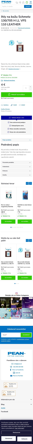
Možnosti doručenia (9, 80)
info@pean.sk (18, 364)
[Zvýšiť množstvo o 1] (30, 87)
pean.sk (18, 373)
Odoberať (26, 335)
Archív (3, 408)
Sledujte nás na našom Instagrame (17, 295)
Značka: (5, 109)
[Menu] (30, 2)
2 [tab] (12, 227)
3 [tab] (14, 227)
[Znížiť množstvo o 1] (30, 89)
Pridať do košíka (18, 95)
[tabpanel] (8, 206)
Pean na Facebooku (17, 370)
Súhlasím (24, 439)
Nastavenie (16, 432)
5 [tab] (17, 227)
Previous (27, 183)
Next (30, 183)
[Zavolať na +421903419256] (20, 2)
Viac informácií (19, 428)
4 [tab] (15, 227)
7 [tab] (20, 227)
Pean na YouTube (18, 376)
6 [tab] (18, 227)
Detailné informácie (13, 69)
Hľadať (28, 6)
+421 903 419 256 (18, 367)
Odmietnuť (8, 438)
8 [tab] (22, 227)
